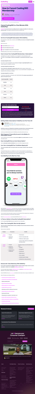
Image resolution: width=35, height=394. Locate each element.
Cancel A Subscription (6, 5)
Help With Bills (12, 370)
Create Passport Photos (29, 379)
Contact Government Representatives (29, 378)
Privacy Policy (23, 111)
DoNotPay (4, 1)
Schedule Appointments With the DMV (29, 371)
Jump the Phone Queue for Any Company (13, 381)
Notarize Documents (29, 373)
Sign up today (25, 341)
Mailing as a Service (29, 368)
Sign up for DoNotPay (10, 109)
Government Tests (28, 372)
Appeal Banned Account (13, 387)
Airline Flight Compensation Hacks (4, 384)
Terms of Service (3, 367)
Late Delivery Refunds (13, 382)
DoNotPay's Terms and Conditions (16, 111)
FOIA (27, 374)
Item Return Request (12, 383)
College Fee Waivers (12, 371)
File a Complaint (20, 369)
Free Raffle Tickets (12, 368)
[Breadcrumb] (1, 22)
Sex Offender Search (29, 382)
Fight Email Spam (3, 375)
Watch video (6, 353)
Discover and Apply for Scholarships (13, 373)
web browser (12, 45)
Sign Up (30, 1)
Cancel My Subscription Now (8, 18)
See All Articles (31, 308)
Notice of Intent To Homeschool (28, 381)
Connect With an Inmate (29, 367)
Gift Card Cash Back (12, 367)
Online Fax (27, 369)
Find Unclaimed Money (13, 369)
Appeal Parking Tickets (21, 367)
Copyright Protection (21, 368)
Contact (2, 370)
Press (2, 369)
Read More (3, 318)
